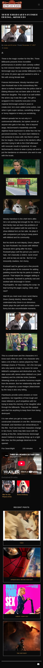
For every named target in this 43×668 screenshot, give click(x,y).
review (6, 48)
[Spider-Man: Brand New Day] (21, 562)
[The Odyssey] (21, 636)
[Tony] (21, 525)
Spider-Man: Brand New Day (22, 579)
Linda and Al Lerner (10, 45)
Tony (22, 543)
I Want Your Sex (21, 616)
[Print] (3, 52)
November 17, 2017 (29, 45)
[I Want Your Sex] (21, 599)
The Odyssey (22, 653)
